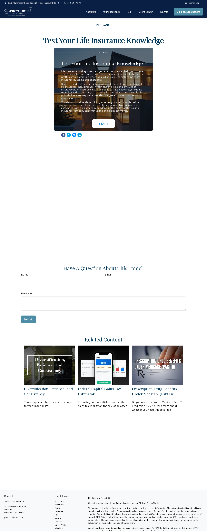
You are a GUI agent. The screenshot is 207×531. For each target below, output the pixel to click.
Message (26, 293)
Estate (57, 508)
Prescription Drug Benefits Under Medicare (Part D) (154, 391)
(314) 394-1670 (74, 3)
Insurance (58, 511)
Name (24, 274)
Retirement (59, 501)
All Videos (58, 528)
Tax (56, 514)
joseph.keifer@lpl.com (14, 517)
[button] (91, 12)
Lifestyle (58, 521)
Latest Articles (60, 525)
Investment (59, 504)
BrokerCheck (152, 503)
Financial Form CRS (101, 498)
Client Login (194, 3)
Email (108, 274)
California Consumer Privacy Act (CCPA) (181, 528)
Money (57, 518)
